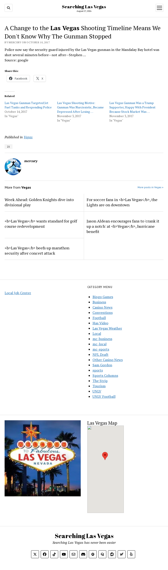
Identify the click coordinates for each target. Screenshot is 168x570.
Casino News (102, 307)
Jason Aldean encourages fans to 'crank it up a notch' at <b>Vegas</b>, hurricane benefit (123, 226)
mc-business (102, 338)
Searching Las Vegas (84, 6)
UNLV (97, 391)
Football (99, 317)
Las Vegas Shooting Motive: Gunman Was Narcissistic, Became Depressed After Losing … (80, 107)
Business (99, 302)
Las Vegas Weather (107, 328)
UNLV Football (104, 396)
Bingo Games (103, 296)
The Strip (100, 380)
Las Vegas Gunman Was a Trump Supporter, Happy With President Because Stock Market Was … (132, 107)
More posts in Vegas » (150, 187)
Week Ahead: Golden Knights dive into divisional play (39, 202)
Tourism (99, 386)
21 (8, 146)
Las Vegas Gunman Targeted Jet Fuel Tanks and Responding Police (28, 105)
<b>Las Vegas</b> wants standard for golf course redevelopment (41, 223)
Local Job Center (18, 292)
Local (97, 333)
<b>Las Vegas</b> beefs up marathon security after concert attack (37, 250)
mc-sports (101, 349)
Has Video (100, 323)
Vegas (28, 137)
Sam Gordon (102, 365)
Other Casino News (108, 359)
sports (98, 370)
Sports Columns (105, 375)
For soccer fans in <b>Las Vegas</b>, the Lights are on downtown (122, 202)
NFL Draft (100, 354)
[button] (105, 456)
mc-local (100, 344)
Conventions (103, 312)
